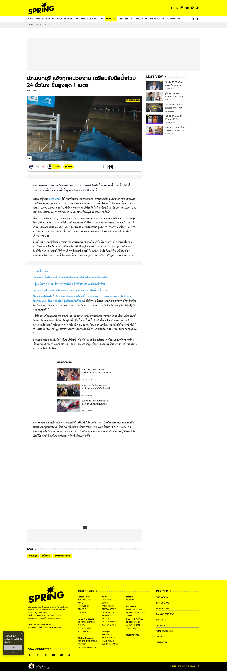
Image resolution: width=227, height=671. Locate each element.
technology (84, 599)
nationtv (161, 619)
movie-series (108, 637)
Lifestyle (106, 631)
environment (85, 628)
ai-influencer (133, 625)
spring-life (107, 634)
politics (106, 618)
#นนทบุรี (33, 555)
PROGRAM (131, 606)
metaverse (83, 606)
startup (82, 609)
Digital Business (85, 638)
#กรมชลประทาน (62, 555)
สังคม (47, 25)
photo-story (109, 609)
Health (129, 596)
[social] (171, 7)
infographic (108, 612)
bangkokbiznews (165, 614)
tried (129, 615)
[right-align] (192, 18)
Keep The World (86, 619)
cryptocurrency (87, 647)
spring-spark (133, 622)
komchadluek (163, 608)
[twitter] (38, 158)
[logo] (41, 7)
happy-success (134, 609)
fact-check (108, 606)
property (83, 644)
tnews (159, 636)
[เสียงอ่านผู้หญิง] (54, 166)
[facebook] (34, 159)
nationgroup (163, 602)
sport (105, 602)
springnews (162, 625)
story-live (132, 628)
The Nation (162, 597)
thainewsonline (164, 631)
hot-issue (107, 599)
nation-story (109, 624)
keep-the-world (134, 618)
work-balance (110, 644)
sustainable (84, 631)
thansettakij (163, 642)
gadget (82, 612)
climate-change (86, 622)
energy (81, 625)
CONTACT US (132, 635)
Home (30, 25)
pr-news (106, 615)
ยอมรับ (13, 647)
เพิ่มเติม (7, 642)
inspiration (108, 640)
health (130, 599)
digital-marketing (87, 641)
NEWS (39, 25)
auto (80, 602)
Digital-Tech (84, 596)
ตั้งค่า (13, 652)
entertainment (109, 621)
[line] (43, 159)
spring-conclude (135, 612)
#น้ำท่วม (46, 555)
